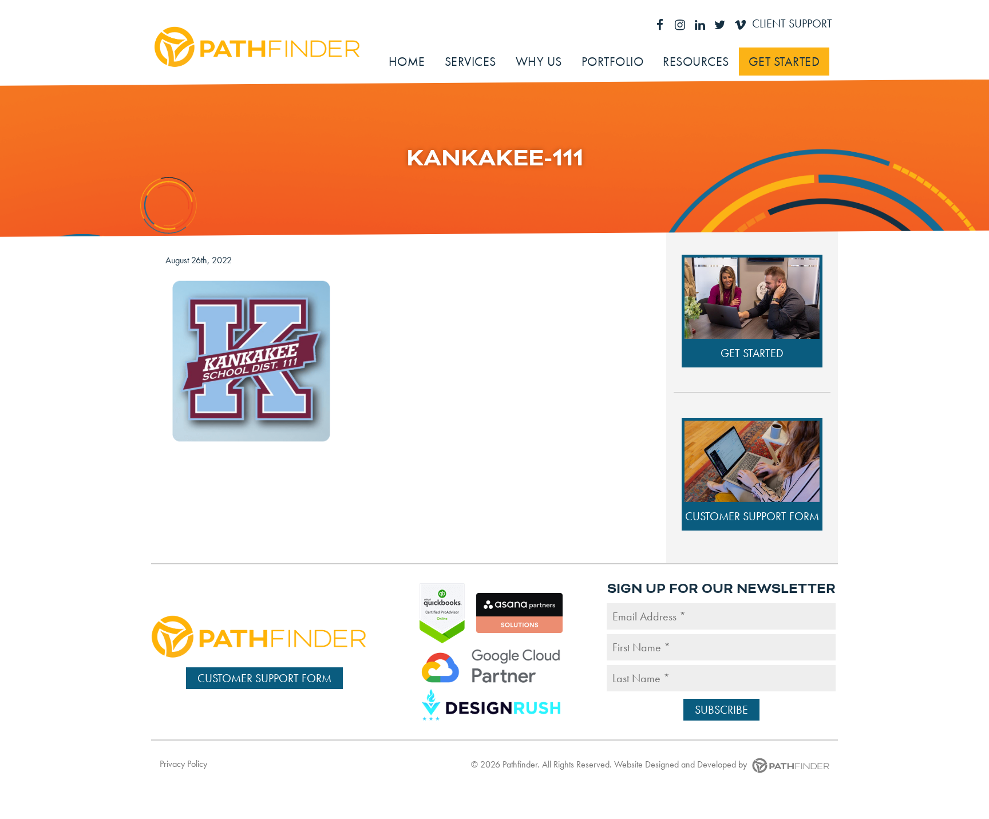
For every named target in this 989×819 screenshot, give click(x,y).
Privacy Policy (183, 764)
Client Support (792, 23)
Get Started (752, 353)
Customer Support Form (752, 516)
